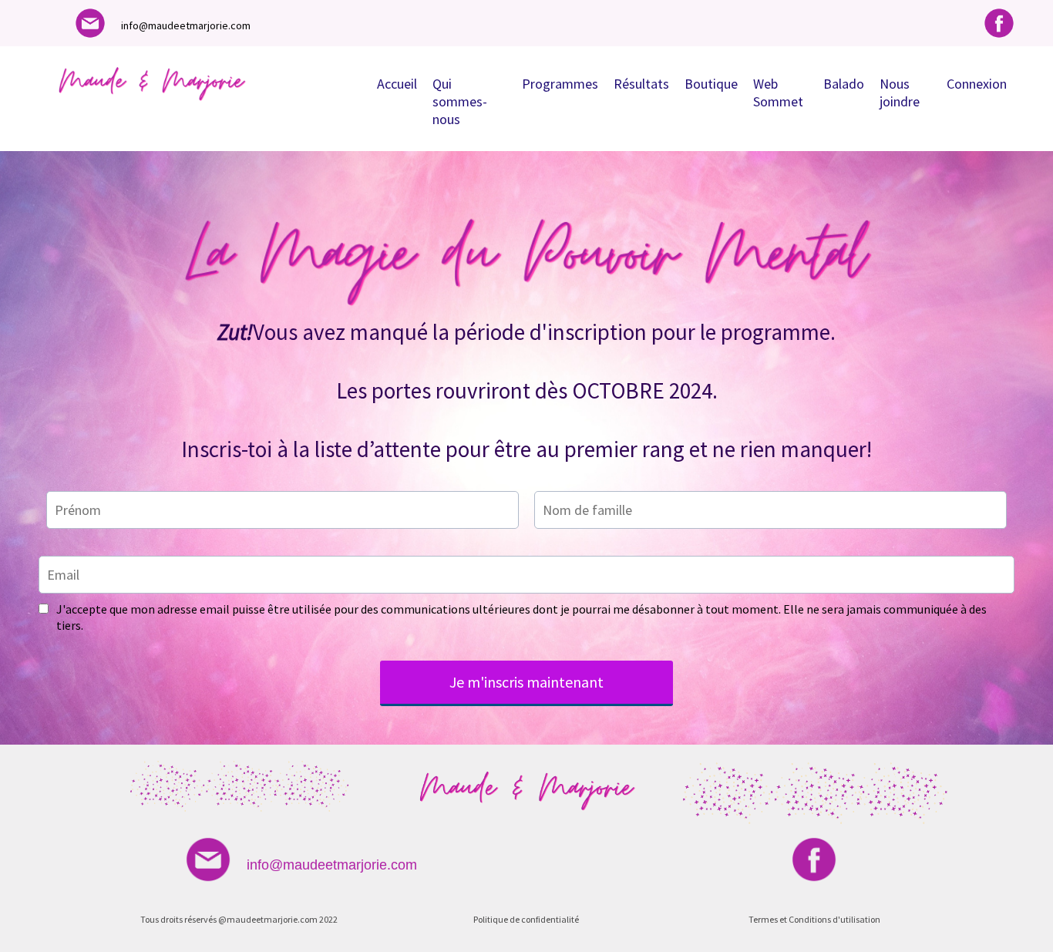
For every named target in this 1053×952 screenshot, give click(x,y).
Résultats (641, 84)
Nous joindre (900, 92)
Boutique (711, 84)
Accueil (397, 84)
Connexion (977, 84)
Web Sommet (778, 92)
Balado (843, 84)
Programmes (560, 84)
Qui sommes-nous (459, 101)
